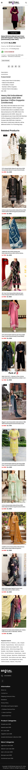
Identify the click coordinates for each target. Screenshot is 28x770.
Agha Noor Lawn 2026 (7, 745)
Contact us (4, 693)
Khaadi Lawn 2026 (6, 724)
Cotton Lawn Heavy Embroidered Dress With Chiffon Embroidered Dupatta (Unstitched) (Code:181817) (14, 210)
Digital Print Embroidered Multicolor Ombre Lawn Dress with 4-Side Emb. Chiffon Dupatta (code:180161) (14, 630)
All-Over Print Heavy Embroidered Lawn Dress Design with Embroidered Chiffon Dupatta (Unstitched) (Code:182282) (12, 294)
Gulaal (22, 651)
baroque (9, 655)
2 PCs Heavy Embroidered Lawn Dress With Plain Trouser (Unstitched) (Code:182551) (13, 335)
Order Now (14, 33)
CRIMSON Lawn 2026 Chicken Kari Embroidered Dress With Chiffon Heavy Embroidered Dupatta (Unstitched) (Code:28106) (12, 252)
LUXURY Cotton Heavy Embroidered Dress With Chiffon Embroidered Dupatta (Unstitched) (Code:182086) (13, 547)
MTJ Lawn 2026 (5, 730)
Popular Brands (10, 645)
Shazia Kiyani (18, 653)
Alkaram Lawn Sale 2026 (7, 749)
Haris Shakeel (9, 651)
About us (3, 690)
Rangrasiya (17, 651)
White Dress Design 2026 (16, 649)
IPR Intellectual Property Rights (9, 706)
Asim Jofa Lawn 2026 (7, 752)
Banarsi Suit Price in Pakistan (8, 643)
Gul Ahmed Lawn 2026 (7, 758)
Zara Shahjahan (13, 659)
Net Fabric (20, 659)
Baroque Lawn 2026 (6, 755)
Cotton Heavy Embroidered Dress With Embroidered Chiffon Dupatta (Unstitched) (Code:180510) (14, 506)
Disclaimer (4, 699)
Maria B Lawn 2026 (6, 727)
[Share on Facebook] (8, 66)
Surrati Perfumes (9, 653)
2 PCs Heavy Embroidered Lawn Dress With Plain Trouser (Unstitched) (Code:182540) (13, 464)
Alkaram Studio (5, 649)
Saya (21, 647)
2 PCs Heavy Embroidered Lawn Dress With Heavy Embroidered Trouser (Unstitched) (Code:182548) (13, 169)
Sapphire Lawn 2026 (6, 734)
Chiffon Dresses (5, 661)
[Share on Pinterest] (15, 66)
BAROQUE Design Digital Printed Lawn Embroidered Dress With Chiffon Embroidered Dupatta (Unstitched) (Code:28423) (12, 589)
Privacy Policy (4, 703)
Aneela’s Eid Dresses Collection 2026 (11, 737)
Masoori (12, 661)
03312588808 (7, 675)
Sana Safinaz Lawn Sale (15, 657)
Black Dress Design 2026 (12, 647)
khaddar (3, 651)
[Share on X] (19, 66)
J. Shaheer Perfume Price (8, 709)
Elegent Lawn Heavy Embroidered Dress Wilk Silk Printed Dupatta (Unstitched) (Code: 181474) (14, 422)
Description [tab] (4, 72)
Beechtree (14, 655)
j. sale (18, 643)
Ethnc (2, 653)
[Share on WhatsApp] (12, 66)
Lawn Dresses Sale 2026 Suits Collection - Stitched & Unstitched (12, 55)
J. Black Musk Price (6, 715)
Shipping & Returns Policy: (8, 696)
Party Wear (18, 661)
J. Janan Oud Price (6, 712)
